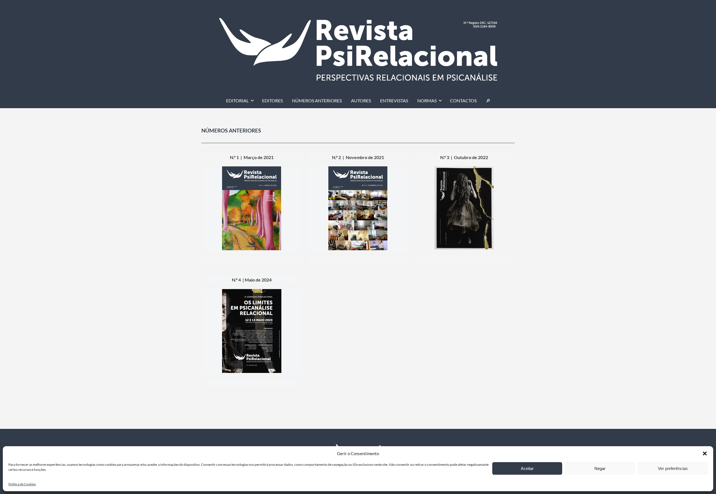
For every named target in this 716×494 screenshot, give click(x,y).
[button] (705, 453)
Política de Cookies (22, 484)
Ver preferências (673, 468)
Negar (600, 468)
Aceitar (527, 468)
